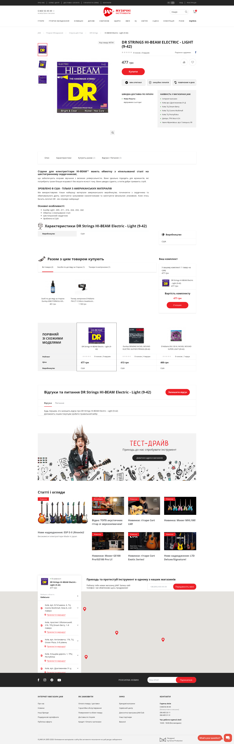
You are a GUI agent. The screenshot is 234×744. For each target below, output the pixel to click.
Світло (144, 21)
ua (173, 3)
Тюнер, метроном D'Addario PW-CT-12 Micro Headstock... (82, 299)
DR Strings (94, 33)
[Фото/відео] (108, 505)
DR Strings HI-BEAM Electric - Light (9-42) (96, 347)
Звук (128, 21)
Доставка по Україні (86, 717)
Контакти (107, 3)
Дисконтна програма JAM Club (131, 712)
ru (169, 3)
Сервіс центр (54, 3)
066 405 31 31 (165, 715)
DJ (135, 21)
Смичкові (104, 21)
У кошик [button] (177, 305)
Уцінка (192, 21)
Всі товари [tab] (47, 267)
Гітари (41, 21)
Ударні (117, 21)
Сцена (156, 21)
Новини (41, 708)
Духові (91, 21)
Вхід (181, 3)
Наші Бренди (43, 712)
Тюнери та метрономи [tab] (99, 267)
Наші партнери (125, 717)
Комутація (168, 21)
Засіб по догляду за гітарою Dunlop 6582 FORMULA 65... (52, 299)
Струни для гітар (76, 33)
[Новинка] (63, 511)
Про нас (41, 3)
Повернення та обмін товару (90, 712)
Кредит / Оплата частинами (89, 722)
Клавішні (78, 21)
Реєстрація (191, 3)
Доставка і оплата (72, 3)
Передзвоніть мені (184, 586)
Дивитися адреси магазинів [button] (149, 458)
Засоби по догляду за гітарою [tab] (71, 267)
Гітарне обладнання (59, 21)
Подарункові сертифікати (48, 717)
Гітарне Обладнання (54, 33)
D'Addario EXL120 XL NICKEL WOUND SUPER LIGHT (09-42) (176, 347)
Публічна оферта (45, 722)
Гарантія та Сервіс (91, 3)
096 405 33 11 (165, 712)
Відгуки (48, 403)
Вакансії (122, 722)
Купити (133, 71)
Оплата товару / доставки (89, 703)
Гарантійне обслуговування (90, 708)
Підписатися (186, 680)
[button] (112, 132)
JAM (39, 33)
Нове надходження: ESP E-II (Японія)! (61, 532)
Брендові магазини (127, 703)
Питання (59, 403)
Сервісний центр (126, 708)
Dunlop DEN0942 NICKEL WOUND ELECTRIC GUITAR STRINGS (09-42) (136, 347)
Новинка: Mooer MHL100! (180, 520)
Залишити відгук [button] (177, 392)
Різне (181, 21)
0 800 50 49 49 (45, 11)
